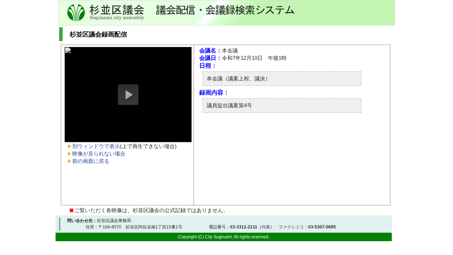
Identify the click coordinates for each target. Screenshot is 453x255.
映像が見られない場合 (98, 154)
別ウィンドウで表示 (96, 146)
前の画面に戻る (90, 161)
